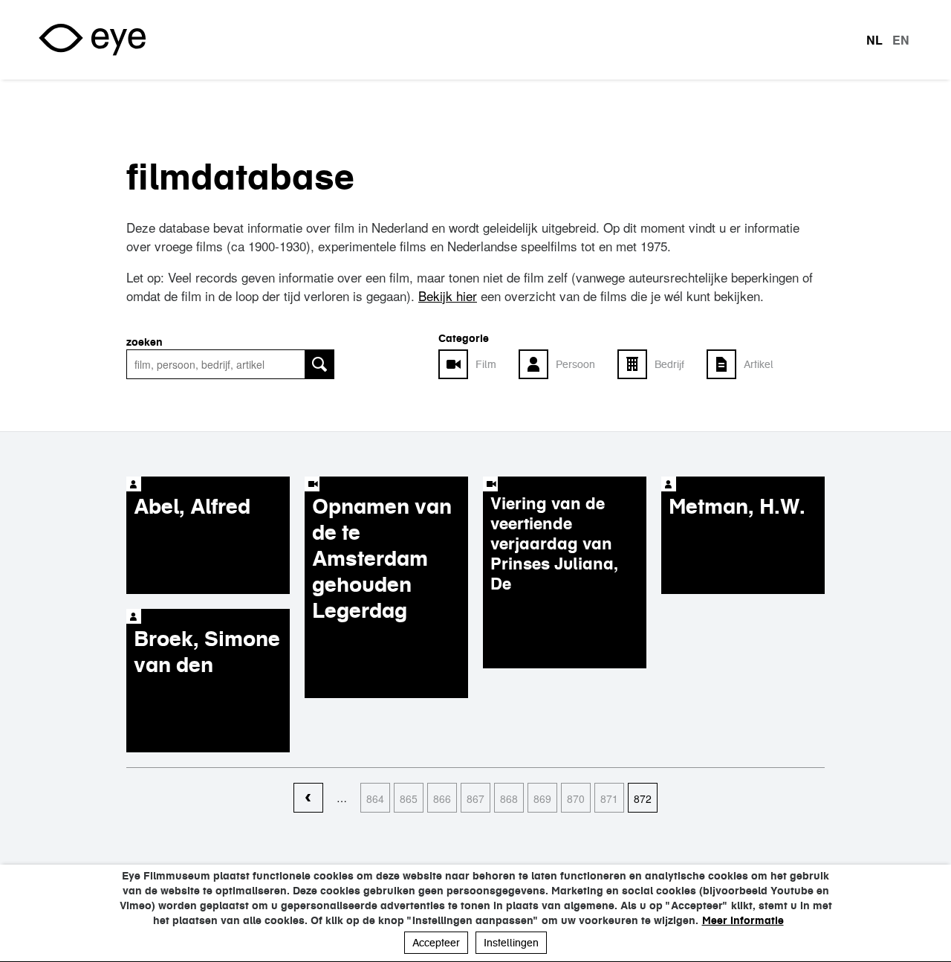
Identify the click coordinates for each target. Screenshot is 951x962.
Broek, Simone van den (207, 651)
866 (442, 798)
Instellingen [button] (511, 942)
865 (409, 798)
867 (475, 798)
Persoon (575, 364)
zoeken (144, 342)
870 (576, 798)
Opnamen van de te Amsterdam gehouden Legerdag (382, 558)
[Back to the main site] (92, 40)
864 (375, 798)
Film (486, 364)
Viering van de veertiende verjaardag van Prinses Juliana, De (554, 543)
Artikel (758, 364)
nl (874, 40)
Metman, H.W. (737, 506)
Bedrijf (669, 364)
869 (542, 798)
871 (609, 798)
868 (509, 798)
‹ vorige (308, 798)
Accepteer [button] (436, 942)
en (900, 40)
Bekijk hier (447, 295)
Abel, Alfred (192, 506)
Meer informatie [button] (743, 920)
